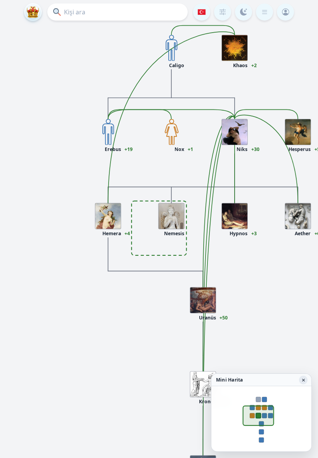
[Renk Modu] (243, 12)
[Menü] (264, 12)
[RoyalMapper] (33, 12)
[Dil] (201, 12)
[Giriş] (285, 12)
